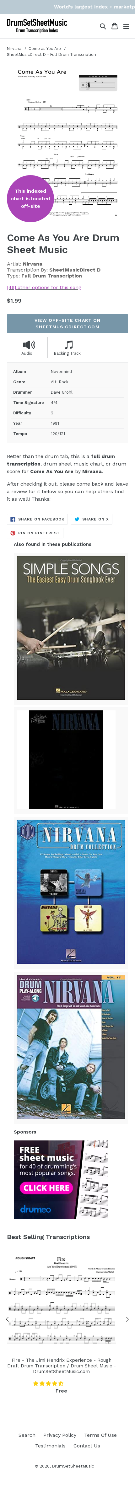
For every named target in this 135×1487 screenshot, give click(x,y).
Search (27, 1435)
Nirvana (14, 48)
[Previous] (7, 1320)
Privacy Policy (59, 1435)
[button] (49, 1384)
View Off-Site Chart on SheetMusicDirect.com (68, 323)
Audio (26, 353)
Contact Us (86, 1446)
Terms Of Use (100, 1435)
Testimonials (50, 1446)
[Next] (127, 1320)
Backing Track (67, 353)
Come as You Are (45, 48)
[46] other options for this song (44, 287)
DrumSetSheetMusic (73, 1466)
